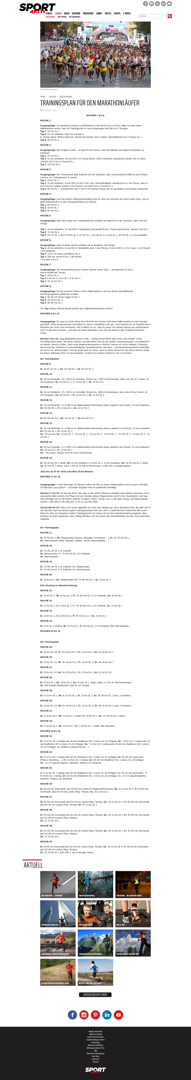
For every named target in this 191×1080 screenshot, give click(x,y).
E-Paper (126, 13)
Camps (99, 13)
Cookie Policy (95, 1042)
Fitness (49, 13)
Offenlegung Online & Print (95, 1048)
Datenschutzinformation (95, 1037)
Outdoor (76, 13)
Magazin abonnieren (95, 1031)
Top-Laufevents (74, 16)
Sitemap (95, 1061)
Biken (66, 13)
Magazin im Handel (95, 1034)
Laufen (58, 13)
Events (117, 13)
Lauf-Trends (62, 16)
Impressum (95, 1059)
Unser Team (95, 1056)
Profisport (88, 13)
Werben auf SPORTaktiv (95, 1045)
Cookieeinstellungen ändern (95, 1039)
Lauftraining (50, 16)
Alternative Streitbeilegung (95, 1053)
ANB (95, 1050)
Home (43, 97)
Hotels (108, 13)
